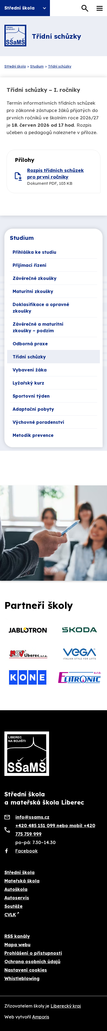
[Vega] (79, 654)
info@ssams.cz (32, 817)
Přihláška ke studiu (34, 252)
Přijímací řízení (29, 265)
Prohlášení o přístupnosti (33, 953)
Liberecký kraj (65, 1006)
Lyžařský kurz (28, 383)
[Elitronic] (79, 677)
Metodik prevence (33, 435)
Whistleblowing (22, 978)
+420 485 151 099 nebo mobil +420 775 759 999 (55, 830)
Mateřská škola (22, 881)
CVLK (10, 914)
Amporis (40, 1017)
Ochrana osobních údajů (32, 961)
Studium (22, 237)
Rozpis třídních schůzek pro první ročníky (55, 173)
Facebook (26, 851)
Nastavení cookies (25, 970)
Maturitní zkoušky (33, 291)
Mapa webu (17, 944)
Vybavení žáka (30, 370)
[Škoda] (79, 630)
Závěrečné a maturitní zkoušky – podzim (38, 327)
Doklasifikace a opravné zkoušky (41, 308)
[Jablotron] (27, 630)
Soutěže (13, 906)
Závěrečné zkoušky (35, 278)
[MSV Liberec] (27, 654)
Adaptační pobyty (33, 409)
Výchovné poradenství (38, 422)
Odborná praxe (30, 343)
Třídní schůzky (29, 356)
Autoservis (16, 897)
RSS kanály (17, 936)
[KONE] (27, 677)
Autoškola (15, 889)
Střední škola (19, 872)
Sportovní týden (31, 396)
